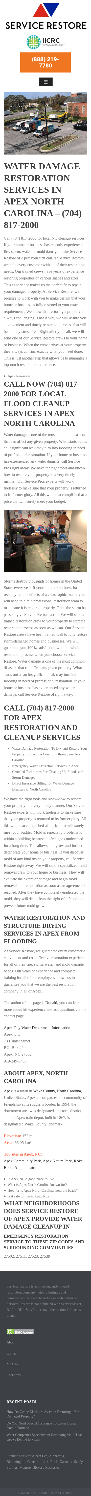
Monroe (25, 1467)
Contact (12, 1353)
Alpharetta (56, 1456)
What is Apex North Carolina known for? (37, 1185)
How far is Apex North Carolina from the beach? (43, 1190)
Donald (51, 1003)
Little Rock (49, 1462)
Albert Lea (39, 1456)
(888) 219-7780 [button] (45, 62)
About (11, 1342)
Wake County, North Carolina (57, 1091)
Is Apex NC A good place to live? (31, 1179)
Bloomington (16, 1462)
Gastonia (66, 1462)
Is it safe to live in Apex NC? (28, 1196)
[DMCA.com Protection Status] (20, 1331)
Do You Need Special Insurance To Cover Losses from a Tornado (42, 1425)
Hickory (38, 1467)
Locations (13, 1375)
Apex (8, 1091)
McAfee (12, 1364)
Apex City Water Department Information (37, 1028)
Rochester (52, 1467)
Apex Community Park (22, 1161)
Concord (33, 1462)
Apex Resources (19, 376)
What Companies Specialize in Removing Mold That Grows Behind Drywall (44, 1437)
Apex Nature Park (57, 1161)
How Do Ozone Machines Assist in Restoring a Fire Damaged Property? (43, 1414)
